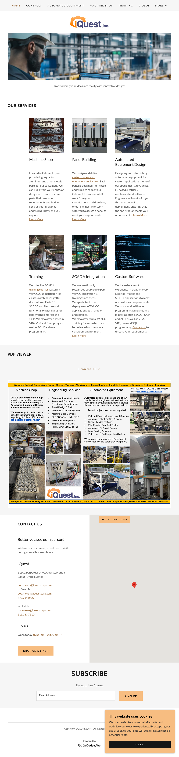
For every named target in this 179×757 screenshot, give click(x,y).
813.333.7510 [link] (26, 614)
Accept (140, 744)
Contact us (139, 327)
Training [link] (126, 5)
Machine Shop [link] (101, 5)
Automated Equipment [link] (66, 5)
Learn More (36, 219)
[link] (89, 21)
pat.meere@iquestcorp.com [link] (34, 610)
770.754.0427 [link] (26, 597)
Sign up (131, 695)
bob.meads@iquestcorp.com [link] (35, 585)
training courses (38, 289)
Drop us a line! (35, 650)
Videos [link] (144, 5)
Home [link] (16, 5)
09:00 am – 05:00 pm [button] (45, 634)
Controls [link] (34, 5)
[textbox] (75, 696)
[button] (161, 5)
